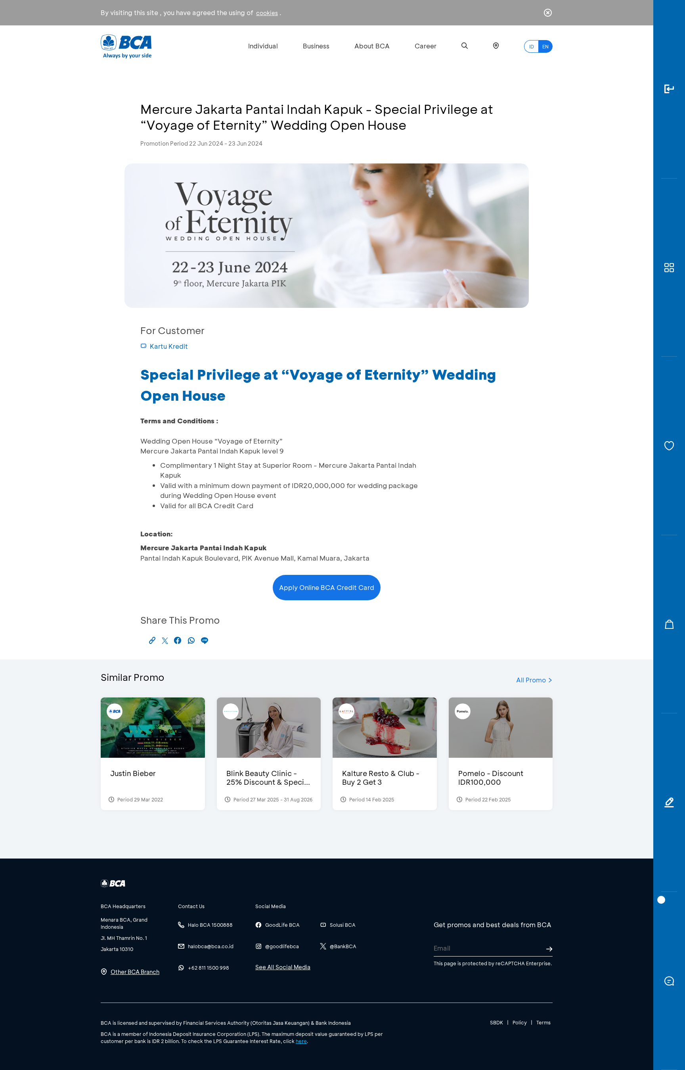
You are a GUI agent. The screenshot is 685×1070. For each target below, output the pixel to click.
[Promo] (669, 624)
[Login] (669, 89)
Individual (263, 46)
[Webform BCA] (669, 802)
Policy (520, 1022)
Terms (543, 1022)
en (545, 46)
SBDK (496, 1022)
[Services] (669, 446)
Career (425, 46)
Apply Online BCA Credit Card (326, 587)
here (301, 1041)
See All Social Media (282, 967)
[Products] (669, 268)
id (531, 46)
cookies (267, 13)
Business (316, 46)
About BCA (372, 46)
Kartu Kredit (169, 346)
